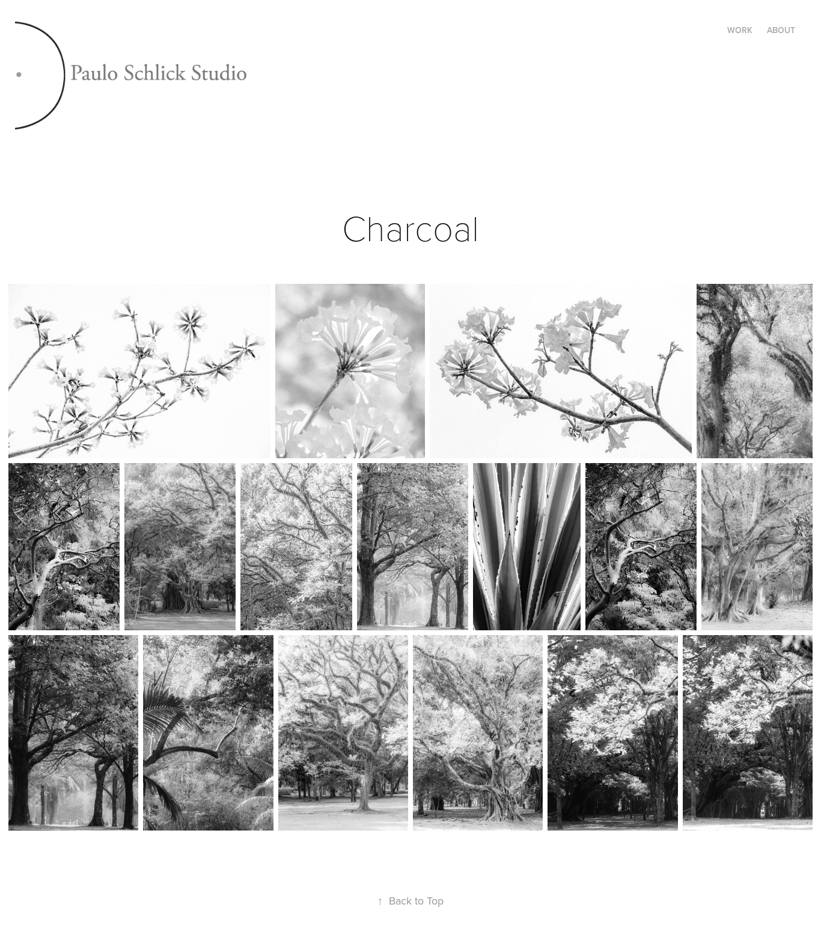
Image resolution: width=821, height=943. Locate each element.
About (781, 30)
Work (739, 30)
